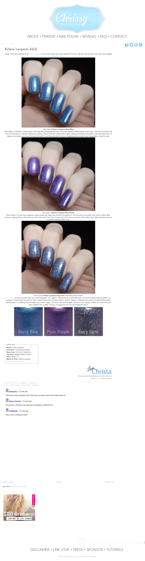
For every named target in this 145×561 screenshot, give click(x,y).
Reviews (28, 385)
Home (59, 482)
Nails (23, 385)
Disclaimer (98, 378)
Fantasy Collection (58, 56)
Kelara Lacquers (35, 54)
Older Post (109, 482)
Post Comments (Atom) (19, 486)
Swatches (35, 385)
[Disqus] (58, 416)
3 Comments (32, 383)
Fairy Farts (10, 298)
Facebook (14, 361)
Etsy (8, 361)
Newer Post (7, 482)
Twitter (21, 361)
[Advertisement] (58, 463)
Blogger (94, 556)
